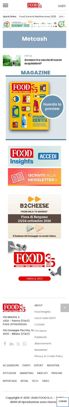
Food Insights (42, 311)
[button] (5, 5)
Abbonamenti (42, 343)
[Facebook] (5, 344)
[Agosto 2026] (36, 106)
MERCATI (42, 373)
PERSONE (56, 373)
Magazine (35, 72)
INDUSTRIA (53, 365)
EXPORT (38, 365)
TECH (35, 381)
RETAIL (28, 56)
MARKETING (26, 373)
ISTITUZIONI (9, 373)
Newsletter (40, 350)
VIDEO (45, 381)
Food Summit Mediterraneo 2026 (37, 16)
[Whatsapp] (24, 344)
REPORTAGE (10, 381)
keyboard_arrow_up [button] (65, 307)
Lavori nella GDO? (45, 318)
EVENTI (26, 365)
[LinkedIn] (12, 344)
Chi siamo (40, 331)
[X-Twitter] (18, 344)
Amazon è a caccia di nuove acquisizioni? (43, 61)
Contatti (39, 324)
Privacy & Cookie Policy (48, 356)
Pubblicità (40, 337)
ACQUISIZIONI (11, 365)
